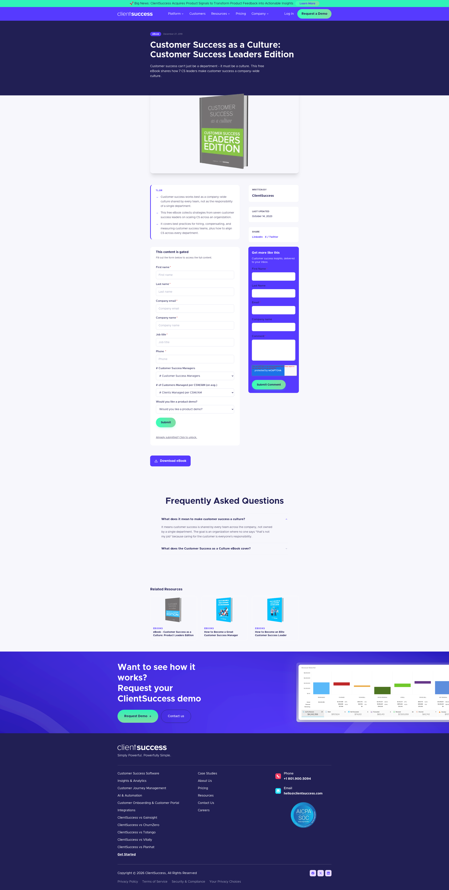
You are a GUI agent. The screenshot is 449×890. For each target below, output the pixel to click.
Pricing (241, 13)
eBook (155, 34)
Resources (219, 13)
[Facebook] (313, 873)
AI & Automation (130, 795)
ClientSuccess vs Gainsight (137, 817)
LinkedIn (257, 237)
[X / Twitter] (320, 873)
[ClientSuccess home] (135, 14)
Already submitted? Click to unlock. (176, 437)
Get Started (127, 854)
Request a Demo (314, 13)
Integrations (126, 810)
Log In (289, 13)
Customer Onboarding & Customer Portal (148, 803)
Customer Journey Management (142, 788)
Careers (204, 810)
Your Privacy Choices (225, 881)
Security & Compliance (188, 881)
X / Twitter (271, 237)
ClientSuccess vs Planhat (136, 847)
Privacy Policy (128, 881)
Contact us (176, 716)
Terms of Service (154, 881)
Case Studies (207, 773)
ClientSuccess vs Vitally (135, 839)
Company (259, 13)
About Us (205, 781)
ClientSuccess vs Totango (137, 832)
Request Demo (135, 716)
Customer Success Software (138, 773)
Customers (197, 13)
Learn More (307, 3)
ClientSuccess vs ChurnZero (138, 825)
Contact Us (206, 803)
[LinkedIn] (328, 873)
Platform (174, 13)
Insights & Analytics (132, 781)
